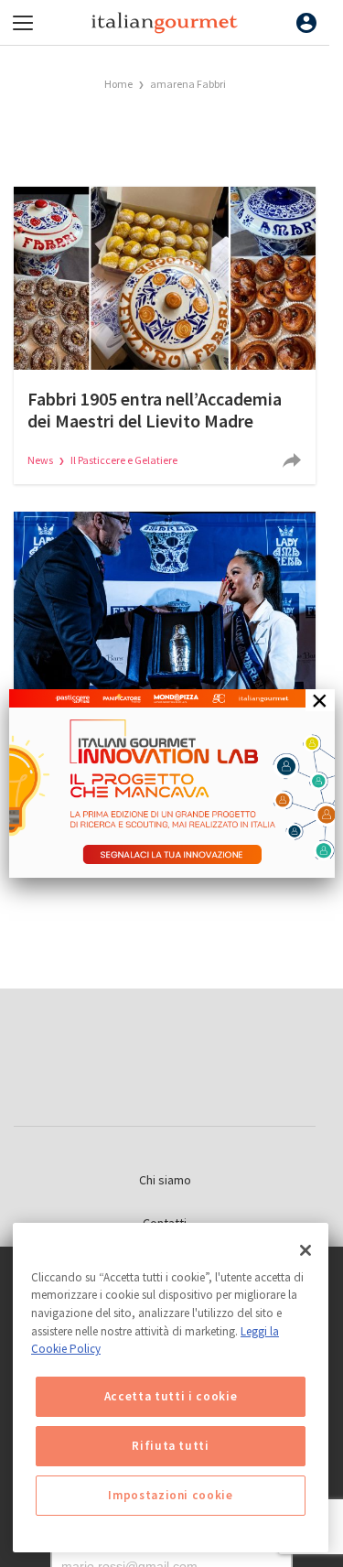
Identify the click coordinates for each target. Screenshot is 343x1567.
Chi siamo (165, 1180)
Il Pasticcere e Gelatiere (123, 460)
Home (118, 84)
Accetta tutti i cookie (170, 1396)
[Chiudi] (305, 1250)
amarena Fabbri (188, 84)
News (41, 460)
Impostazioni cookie (170, 1495)
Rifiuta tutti (170, 1446)
